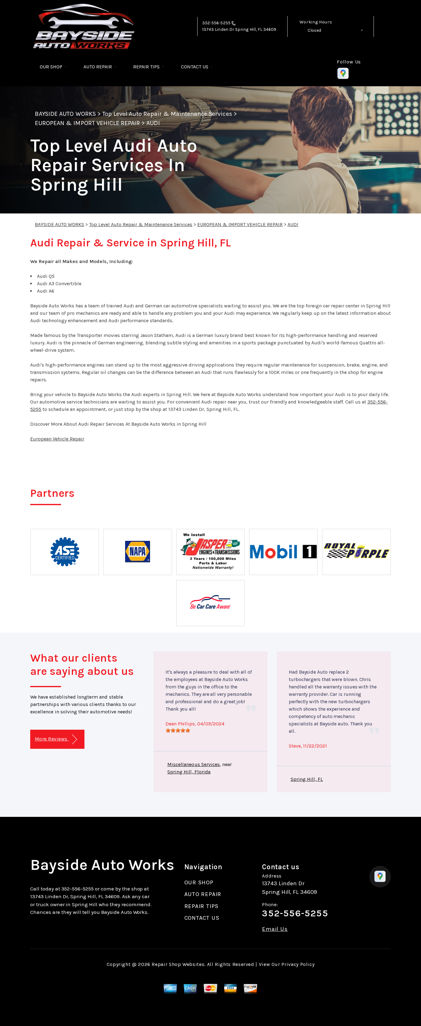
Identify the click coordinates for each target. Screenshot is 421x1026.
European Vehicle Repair (57, 439)
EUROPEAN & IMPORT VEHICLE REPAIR (87, 123)
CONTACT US (194, 67)
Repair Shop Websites (178, 964)
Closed (314, 30)
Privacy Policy (297, 964)
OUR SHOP (51, 67)
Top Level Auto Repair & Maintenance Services (167, 113)
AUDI (153, 123)
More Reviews (52, 739)
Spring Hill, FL (307, 779)
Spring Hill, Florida (189, 772)
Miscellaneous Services (193, 764)
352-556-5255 (216, 23)
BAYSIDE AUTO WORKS (65, 113)
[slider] (178, 730)
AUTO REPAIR (98, 67)
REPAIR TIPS (146, 67)
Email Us (275, 929)
